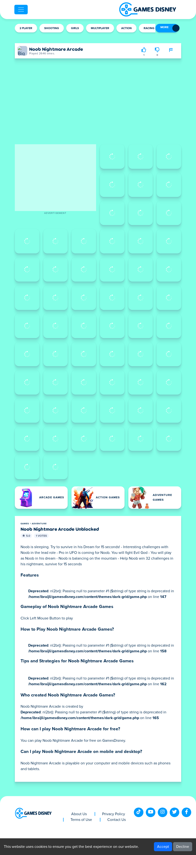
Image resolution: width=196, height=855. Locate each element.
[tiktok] (138, 812)
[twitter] (174, 812)
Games (25, 524)
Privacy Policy (113, 814)
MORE (164, 27)
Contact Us (116, 820)
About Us (79, 814)
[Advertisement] (55, 177)
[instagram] (162, 812)
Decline (182, 847)
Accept (163, 847)
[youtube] (150, 812)
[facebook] (186, 812)
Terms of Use (81, 820)
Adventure (39, 524)
